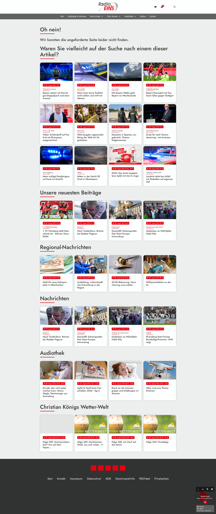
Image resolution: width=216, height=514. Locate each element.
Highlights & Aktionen (77, 16)
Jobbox (143, 16)
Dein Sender (112, 16)
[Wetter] (168, 6)
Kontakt (153, 16)
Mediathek (128, 16)
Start (62, 16)
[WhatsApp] (42, 7)
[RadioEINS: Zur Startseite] (108, 6)
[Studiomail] (56, 7)
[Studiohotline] (60, 7)
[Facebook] (47, 7)
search (174, 6)
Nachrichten (95, 16)
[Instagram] (51, 7)
